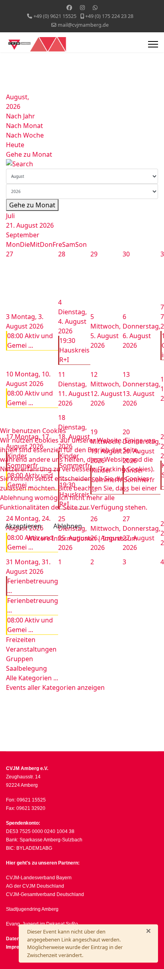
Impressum (120, 538)
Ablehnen (67, 526)
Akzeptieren (23, 526)
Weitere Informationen (61, 538)
